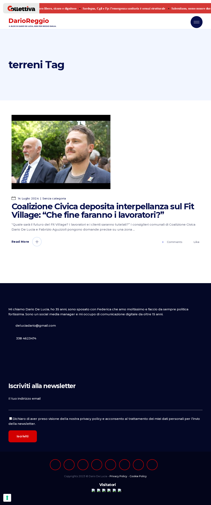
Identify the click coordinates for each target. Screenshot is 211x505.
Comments (174, 242)
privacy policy (91, 419)
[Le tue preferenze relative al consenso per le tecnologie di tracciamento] (7, 498)
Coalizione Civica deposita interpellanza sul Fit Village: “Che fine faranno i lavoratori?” (103, 210)
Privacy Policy (118, 476)
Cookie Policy (138, 476)
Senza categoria (54, 198)
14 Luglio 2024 (28, 198)
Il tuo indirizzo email (24, 398)
